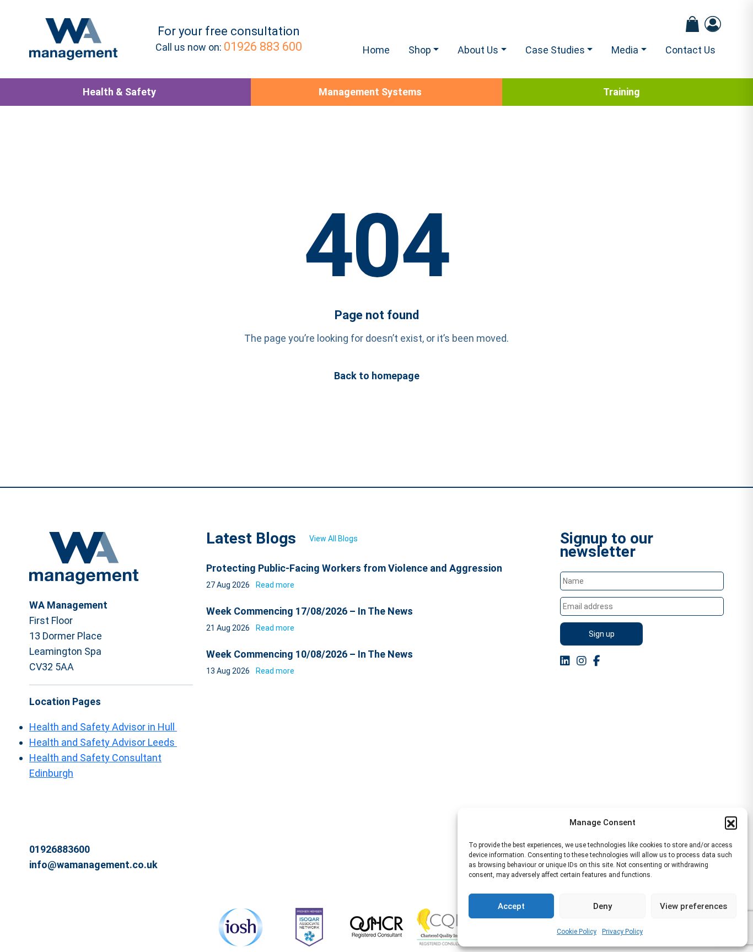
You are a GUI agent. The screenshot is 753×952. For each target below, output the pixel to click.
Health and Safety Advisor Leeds (103, 742)
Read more (275, 584)
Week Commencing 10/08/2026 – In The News (309, 654)
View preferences (693, 906)
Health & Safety (119, 92)
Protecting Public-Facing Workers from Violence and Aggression (354, 568)
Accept (511, 906)
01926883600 (59, 849)
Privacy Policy (622, 931)
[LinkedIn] (565, 661)
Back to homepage (376, 375)
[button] (730, 822)
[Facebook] (596, 661)
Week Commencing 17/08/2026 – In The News (309, 611)
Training (621, 92)
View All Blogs (333, 538)
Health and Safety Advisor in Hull (103, 727)
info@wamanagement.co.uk (93, 864)
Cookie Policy (576, 931)
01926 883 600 (263, 46)
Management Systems (370, 92)
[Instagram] (582, 661)
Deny (602, 906)
